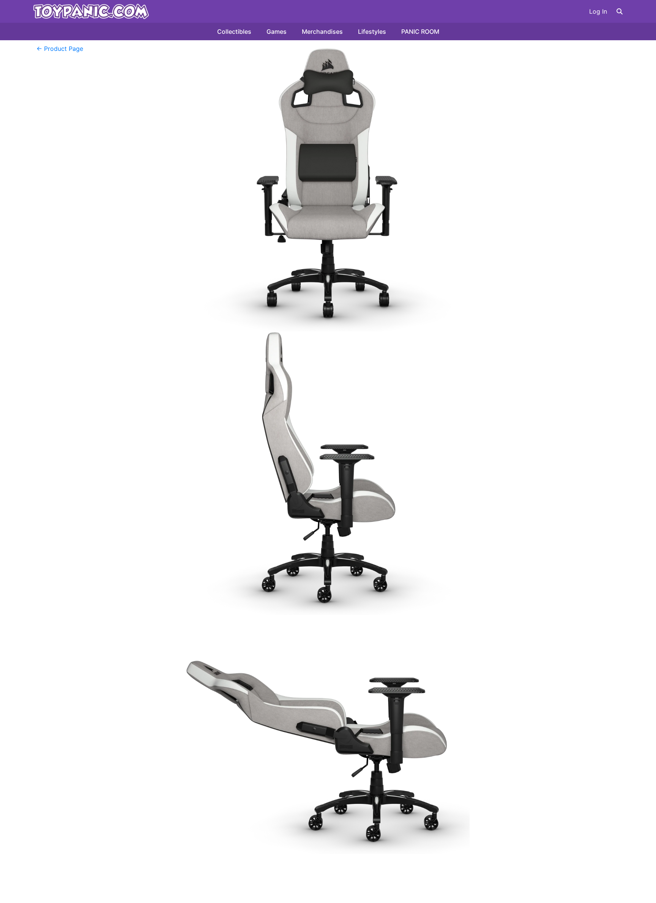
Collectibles (234, 31)
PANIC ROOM (420, 31)
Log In (598, 11)
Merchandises (322, 31)
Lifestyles (372, 31)
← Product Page (59, 48)
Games (276, 31)
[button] (620, 11)
